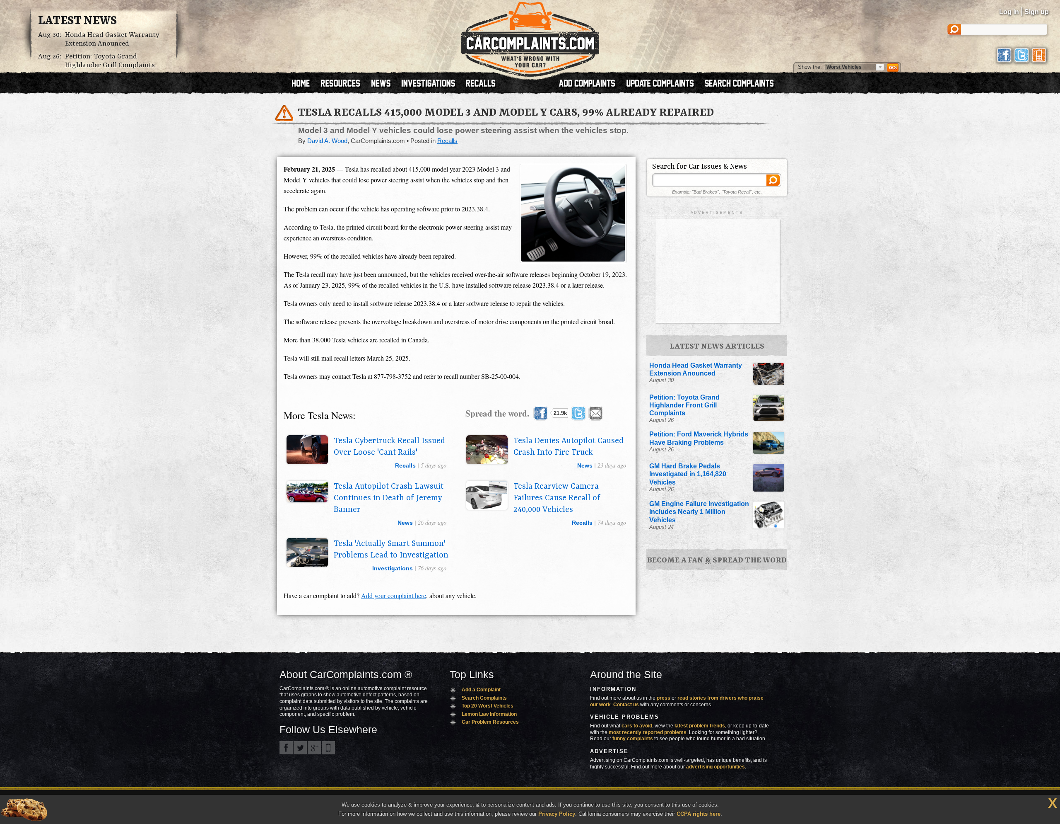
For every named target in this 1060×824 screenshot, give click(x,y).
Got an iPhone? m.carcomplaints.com (328, 747)
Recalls (447, 141)
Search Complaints (484, 698)
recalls (405, 465)
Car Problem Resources (490, 722)
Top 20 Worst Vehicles (487, 706)
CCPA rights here (698, 814)
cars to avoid (637, 726)
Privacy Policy (556, 814)
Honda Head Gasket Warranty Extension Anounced (112, 39)
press (663, 698)
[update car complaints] (663, 84)
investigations (392, 568)
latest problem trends (700, 726)
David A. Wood (327, 141)
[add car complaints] (591, 84)
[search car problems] (743, 84)
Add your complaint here (393, 595)
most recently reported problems (648, 732)
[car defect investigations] (432, 84)
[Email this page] (595, 413)
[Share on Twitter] (578, 413)
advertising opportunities (715, 767)
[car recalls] (481, 84)
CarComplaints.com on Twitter (300, 747)
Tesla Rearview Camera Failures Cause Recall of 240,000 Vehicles (556, 498)
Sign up (1036, 11)
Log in (1009, 11)
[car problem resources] (344, 84)
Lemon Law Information (489, 714)
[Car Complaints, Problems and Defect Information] (530, 37)
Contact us (626, 705)
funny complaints (632, 739)
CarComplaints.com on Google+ (314, 747)
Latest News (77, 21)
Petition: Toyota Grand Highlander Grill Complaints (110, 61)
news (585, 465)
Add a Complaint (481, 690)
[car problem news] (384, 84)
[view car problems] (304, 84)
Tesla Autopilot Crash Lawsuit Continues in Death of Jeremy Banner (388, 498)
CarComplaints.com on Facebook (286, 747)
